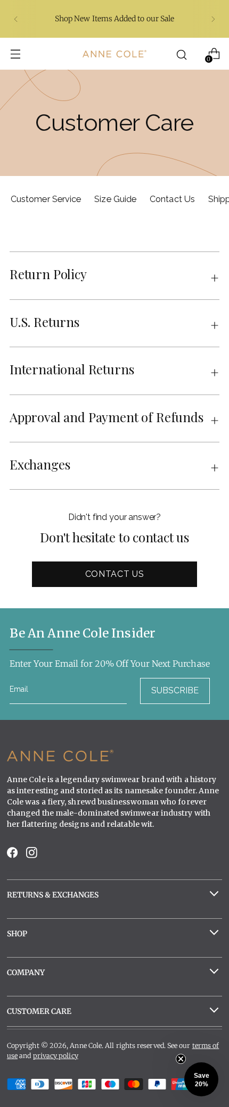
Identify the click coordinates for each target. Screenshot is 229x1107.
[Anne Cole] (114, 53)
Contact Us (172, 199)
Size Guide (115, 199)
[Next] (213, 19)
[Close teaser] (181, 1059)
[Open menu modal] (15, 54)
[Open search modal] (182, 54)
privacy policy (55, 1056)
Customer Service (46, 199)
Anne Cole (86, 1046)
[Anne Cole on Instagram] (32, 855)
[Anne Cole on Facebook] (13, 855)
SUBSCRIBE (175, 690)
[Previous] (16, 19)
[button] (201, 1079)
